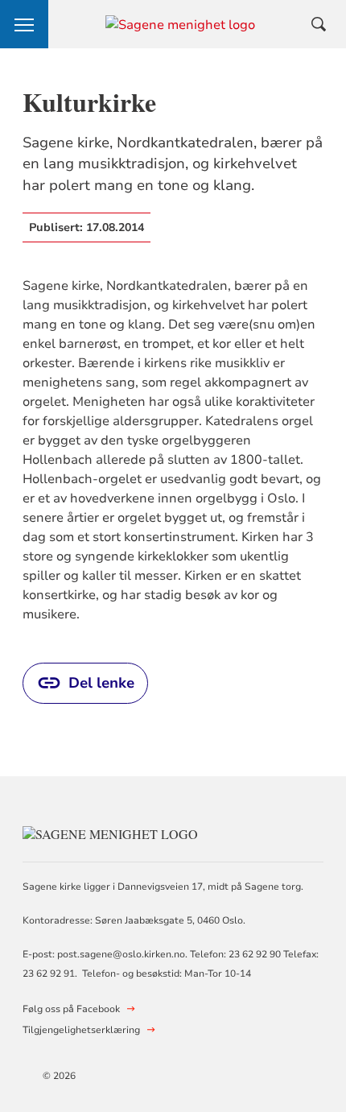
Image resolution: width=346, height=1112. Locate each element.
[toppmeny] (24, 24)
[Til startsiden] (110, 832)
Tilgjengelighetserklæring (81, 1029)
